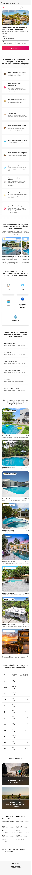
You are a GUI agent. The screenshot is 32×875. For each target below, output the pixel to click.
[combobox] (15, 38)
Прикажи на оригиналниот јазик (11, 3)
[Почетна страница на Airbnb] (3, 7)
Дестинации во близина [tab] (8, 821)
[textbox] (8, 43)
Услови (19, 867)
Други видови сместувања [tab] (23, 821)
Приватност (13, 867)
